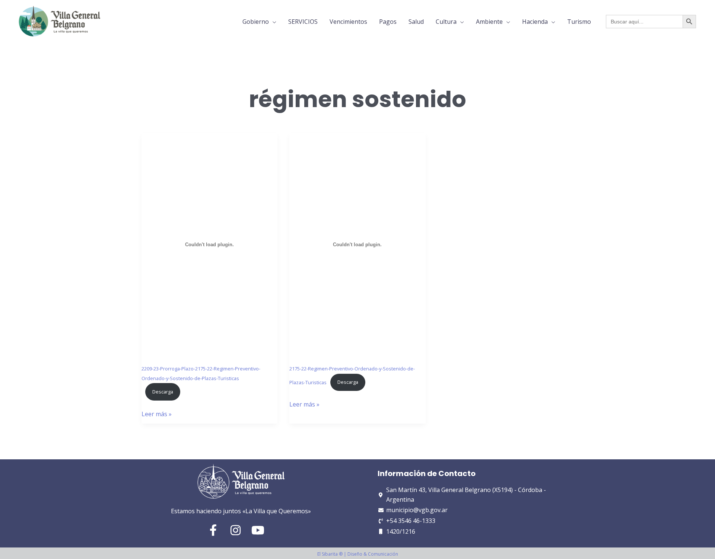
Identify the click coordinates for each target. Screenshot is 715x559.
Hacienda (535, 21)
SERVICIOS (303, 21)
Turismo (579, 21)
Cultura (446, 21)
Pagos (388, 21)
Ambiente (489, 21)
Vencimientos (348, 21)
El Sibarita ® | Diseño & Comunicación (357, 554)
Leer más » (157, 413)
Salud (416, 21)
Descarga (162, 391)
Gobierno (255, 21)
